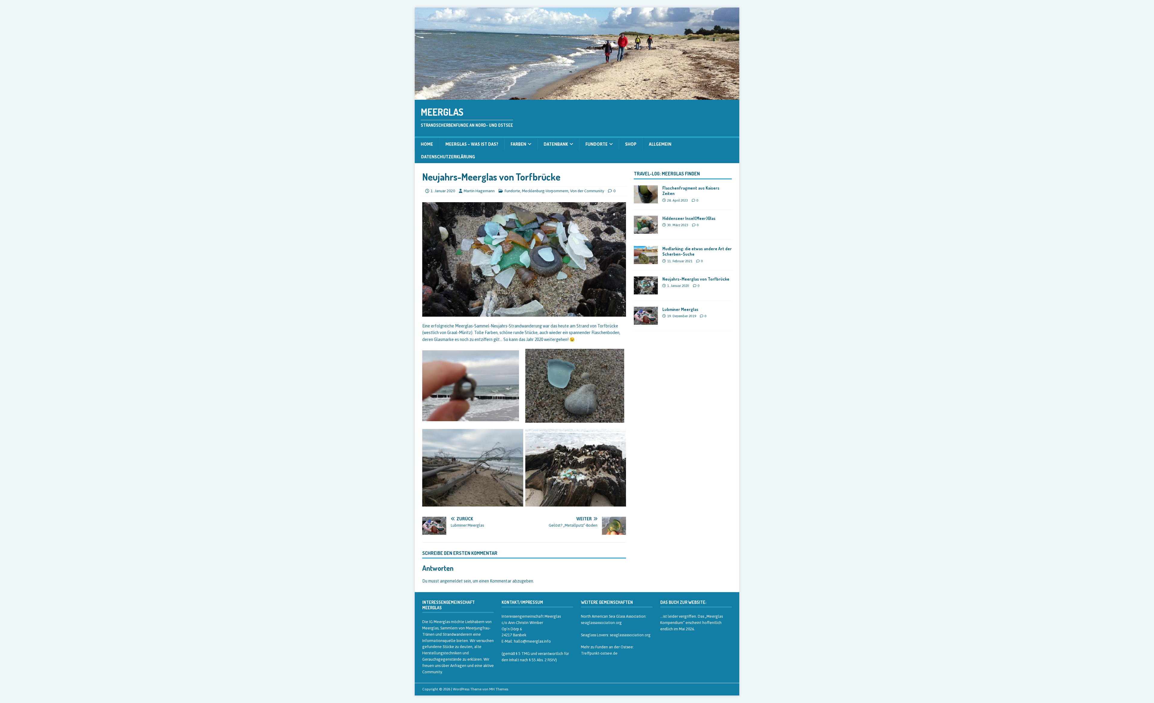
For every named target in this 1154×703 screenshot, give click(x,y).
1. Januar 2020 (443, 191)
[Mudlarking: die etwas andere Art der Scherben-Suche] (646, 260)
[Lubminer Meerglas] (646, 321)
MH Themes (498, 689)
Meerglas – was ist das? (471, 144)
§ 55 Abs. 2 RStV (542, 660)
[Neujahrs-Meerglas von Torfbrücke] (646, 291)
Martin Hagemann (479, 191)
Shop (631, 144)
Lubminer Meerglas (680, 309)
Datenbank (556, 144)
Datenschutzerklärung (448, 156)
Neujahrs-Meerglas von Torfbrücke (695, 279)
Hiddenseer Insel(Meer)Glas (689, 218)
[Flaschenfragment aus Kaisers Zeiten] (646, 200)
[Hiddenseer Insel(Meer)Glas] (646, 230)
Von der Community (587, 191)
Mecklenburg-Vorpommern (545, 191)
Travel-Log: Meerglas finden (667, 174)
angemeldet (451, 581)
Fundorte (596, 144)
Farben (518, 144)
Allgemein (660, 144)
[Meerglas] (577, 96)
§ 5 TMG (523, 653)
